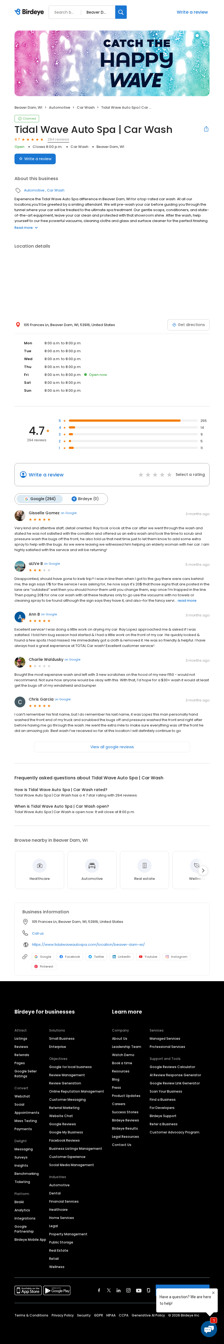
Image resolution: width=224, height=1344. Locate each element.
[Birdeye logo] (30, 12)
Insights (21, 1165)
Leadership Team (126, 1046)
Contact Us (121, 1144)
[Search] (121, 12)
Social (19, 1104)
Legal (53, 1226)
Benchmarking (26, 1173)
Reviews (21, 1046)
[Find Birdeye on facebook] (99, 1290)
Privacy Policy (63, 1315)
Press (116, 1087)
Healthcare (58, 1209)
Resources (120, 1071)
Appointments (26, 1112)
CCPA (123, 1315)
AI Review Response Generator (175, 1075)
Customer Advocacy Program (174, 1132)
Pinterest (46, 966)
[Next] (203, 870)
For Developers (162, 1107)
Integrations (25, 1218)
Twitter (99, 956)
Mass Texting (25, 1120)
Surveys (21, 1157)
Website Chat (61, 1116)
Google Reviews (62, 1124)
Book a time (122, 1063)
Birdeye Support (163, 1116)
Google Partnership (24, 1229)
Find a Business (163, 1099)
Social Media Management (71, 1165)
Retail (54, 1258)
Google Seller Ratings (25, 1073)
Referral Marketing (64, 1107)
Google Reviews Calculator (172, 1067)
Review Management (67, 1075)
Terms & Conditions (31, 1315)
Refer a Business (164, 1124)
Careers (118, 1104)
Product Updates (126, 1095)
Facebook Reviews (64, 1140)
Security (84, 1315)
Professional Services (167, 1046)
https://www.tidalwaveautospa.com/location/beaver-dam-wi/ (88, 944)
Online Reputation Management (76, 1091)
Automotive (59, 107)
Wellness (56, 1266)
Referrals (21, 1055)
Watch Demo (123, 1055)
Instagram (179, 956)
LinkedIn (124, 956)
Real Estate (58, 1250)
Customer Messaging (67, 1099)
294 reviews (58, 139)
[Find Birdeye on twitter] (109, 1290)
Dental (55, 1193)
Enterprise (57, 1046)
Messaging (23, 1149)
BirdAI (19, 1202)
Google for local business (70, 1067)
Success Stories (125, 1112)
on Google (68, 513)
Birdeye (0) (88, 498)
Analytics (22, 1210)
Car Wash (86, 107)
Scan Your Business (166, 1091)
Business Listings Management (75, 1148)
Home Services (61, 1217)
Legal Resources (125, 1136)
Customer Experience (67, 1156)
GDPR (98, 1315)
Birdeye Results (125, 1128)
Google (45, 956)
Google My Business (66, 1132)
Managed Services (165, 1038)
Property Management (68, 1234)
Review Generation (65, 1083)
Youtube (151, 956)
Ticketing (22, 1181)
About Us (119, 1038)
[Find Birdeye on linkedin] (118, 1290)
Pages (19, 1063)
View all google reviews (112, 747)
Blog (115, 1079)
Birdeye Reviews (125, 1120)
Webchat (22, 1096)
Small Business (62, 1038)
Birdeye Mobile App (30, 1239)
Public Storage (61, 1242)
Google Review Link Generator (175, 1083)
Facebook (72, 956)
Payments (23, 1129)
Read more (23, 227)
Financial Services (64, 1201)
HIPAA (111, 1315)
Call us (38, 933)
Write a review (192, 12)
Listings (20, 1038)
